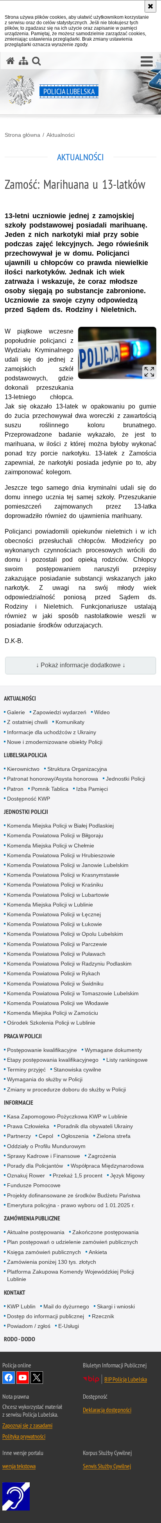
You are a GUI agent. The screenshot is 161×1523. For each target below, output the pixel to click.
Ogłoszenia (75, 1136)
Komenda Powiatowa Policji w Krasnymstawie (63, 875)
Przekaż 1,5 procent (77, 1175)
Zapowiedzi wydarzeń (59, 712)
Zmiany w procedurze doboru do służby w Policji (66, 1089)
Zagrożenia (102, 1156)
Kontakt (14, 1292)
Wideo (102, 712)
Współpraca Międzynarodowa (107, 1166)
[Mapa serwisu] (23, 61)
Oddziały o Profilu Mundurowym (46, 1146)
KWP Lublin (21, 1306)
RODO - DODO (19, 1339)
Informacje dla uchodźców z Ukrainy (51, 732)
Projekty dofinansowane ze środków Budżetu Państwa (73, 1195)
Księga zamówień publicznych (44, 1252)
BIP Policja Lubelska (125, 1379)
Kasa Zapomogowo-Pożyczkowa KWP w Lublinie (67, 1116)
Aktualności (61, 135)
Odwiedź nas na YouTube (22, 1377)
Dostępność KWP (28, 799)
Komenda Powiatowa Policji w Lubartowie (58, 895)
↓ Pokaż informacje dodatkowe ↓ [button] (80, 665)
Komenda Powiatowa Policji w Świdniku (55, 983)
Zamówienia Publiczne (32, 1218)
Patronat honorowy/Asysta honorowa (52, 779)
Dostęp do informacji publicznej (45, 1316)
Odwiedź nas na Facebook (8, 1377)
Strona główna (22, 135)
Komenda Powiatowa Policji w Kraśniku (55, 885)
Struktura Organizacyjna (77, 769)
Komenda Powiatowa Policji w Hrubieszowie (61, 855)
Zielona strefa (114, 1136)
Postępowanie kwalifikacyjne (42, 1050)
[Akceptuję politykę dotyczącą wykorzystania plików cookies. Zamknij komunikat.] (150, 6)
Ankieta (98, 1252)
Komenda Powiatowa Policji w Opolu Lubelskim (65, 934)
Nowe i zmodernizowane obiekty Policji (54, 742)
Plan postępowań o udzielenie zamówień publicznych (72, 1242)
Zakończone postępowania (105, 1232)
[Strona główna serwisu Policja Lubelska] (10, 61)
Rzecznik (103, 1316)
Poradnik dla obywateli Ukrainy (95, 1126)
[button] (147, 62)
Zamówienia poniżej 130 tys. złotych (51, 1262)
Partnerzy (19, 1136)
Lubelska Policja (25, 755)
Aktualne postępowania (35, 1232)
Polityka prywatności (23, 1436)
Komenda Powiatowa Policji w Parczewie (57, 944)
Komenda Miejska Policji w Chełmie (50, 845)
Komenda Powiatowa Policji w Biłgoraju (55, 835)
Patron (15, 789)
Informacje (18, 1102)
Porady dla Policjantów (35, 1166)
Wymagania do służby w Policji (44, 1079)
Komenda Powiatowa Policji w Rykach (53, 973)
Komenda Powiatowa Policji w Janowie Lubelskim (68, 865)
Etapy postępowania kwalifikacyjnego (52, 1060)
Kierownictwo (23, 769)
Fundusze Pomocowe (34, 1185)
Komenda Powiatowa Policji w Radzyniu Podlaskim (69, 963)
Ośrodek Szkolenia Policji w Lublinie (51, 1023)
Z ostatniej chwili (27, 722)
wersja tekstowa (19, 1466)
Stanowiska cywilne (77, 1069)
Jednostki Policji (125, 779)
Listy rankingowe (127, 1060)
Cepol (46, 1136)
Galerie (16, 712)
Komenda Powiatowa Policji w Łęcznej (54, 914)
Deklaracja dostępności (107, 1410)
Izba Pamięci (92, 789)
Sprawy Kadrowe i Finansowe (43, 1156)
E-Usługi (68, 1326)
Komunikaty (69, 722)
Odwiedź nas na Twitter (36, 1377)
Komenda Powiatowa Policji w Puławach (56, 954)
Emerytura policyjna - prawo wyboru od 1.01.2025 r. (71, 1205)
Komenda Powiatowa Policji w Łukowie (54, 924)
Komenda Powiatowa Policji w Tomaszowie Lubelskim (73, 993)
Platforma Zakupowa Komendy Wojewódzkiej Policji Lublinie (70, 1275)
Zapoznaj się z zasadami (27, 1425)
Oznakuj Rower (26, 1175)
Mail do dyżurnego (66, 1306)
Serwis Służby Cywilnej (107, 1466)
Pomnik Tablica (49, 789)
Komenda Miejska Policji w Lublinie (50, 904)
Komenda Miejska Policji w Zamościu (52, 1013)
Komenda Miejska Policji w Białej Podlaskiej (60, 825)
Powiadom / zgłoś (28, 1326)
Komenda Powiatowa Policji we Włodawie (58, 1003)
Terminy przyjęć (26, 1069)
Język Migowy (127, 1175)
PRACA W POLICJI (23, 1036)
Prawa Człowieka (28, 1126)
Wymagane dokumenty (113, 1050)
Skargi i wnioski (116, 1306)
